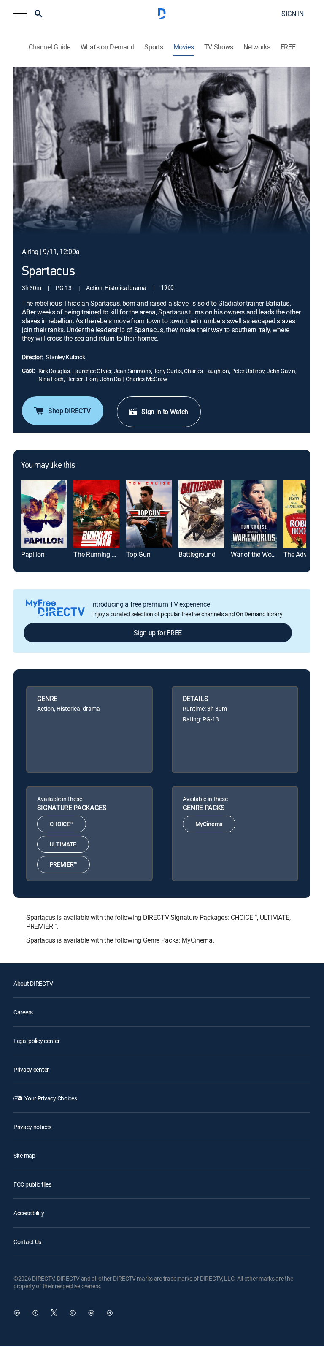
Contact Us (27, 1242)
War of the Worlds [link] (256, 554)
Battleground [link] (196, 554)
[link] (44, 514)
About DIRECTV (33, 983)
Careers (23, 1012)
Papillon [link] (32, 554)
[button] (20, 13)
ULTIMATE (63, 844)
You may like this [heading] (48, 465)
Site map (24, 1156)
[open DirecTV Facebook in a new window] (35, 1312)
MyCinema (209, 824)
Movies (183, 47)
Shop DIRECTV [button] (69, 410)
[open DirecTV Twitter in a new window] (54, 1312)
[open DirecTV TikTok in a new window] (109, 1312)
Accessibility (29, 1213)
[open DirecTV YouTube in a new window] (91, 1312)
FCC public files (32, 1184)
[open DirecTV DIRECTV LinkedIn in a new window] (17, 1312)
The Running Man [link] (98, 554)
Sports (153, 47)
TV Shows (218, 47)
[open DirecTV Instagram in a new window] (72, 1312)
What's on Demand (108, 47)
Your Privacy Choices (50, 1098)
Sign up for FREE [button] (158, 632)
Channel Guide (49, 47)
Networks (256, 47)
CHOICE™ (62, 824)
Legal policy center (37, 1041)
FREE (288, 47)
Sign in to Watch (164, 411)
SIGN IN (292, 13)
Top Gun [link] (138, 554)
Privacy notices (32, 1127)
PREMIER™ (63, 864)
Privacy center (31, 1069)
